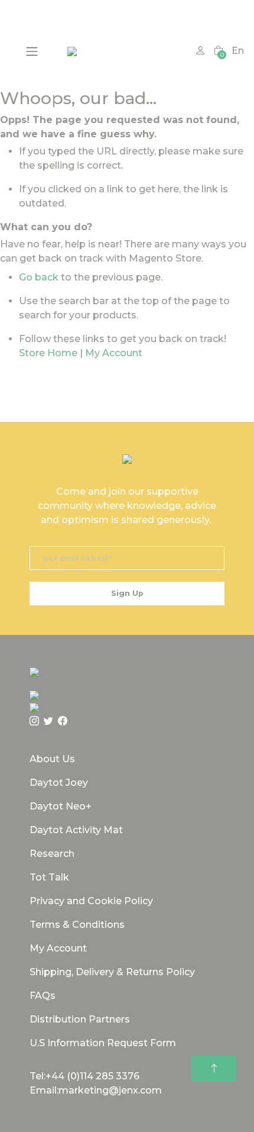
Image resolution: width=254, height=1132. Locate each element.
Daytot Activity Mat (76, 830)
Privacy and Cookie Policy (91, 901)
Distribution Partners (80, 1019)
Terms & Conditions (77, 924)
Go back (38, 277)
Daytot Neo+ (61, 806)
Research (52, 853)
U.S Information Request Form (103, 1043)
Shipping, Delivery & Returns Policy (112, 972)
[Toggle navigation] (32, 51)
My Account (113, 353)
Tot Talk (49, 877)
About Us (52, 759)
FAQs (43, 995)
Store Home (48, 353)
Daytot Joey (59, 782)
